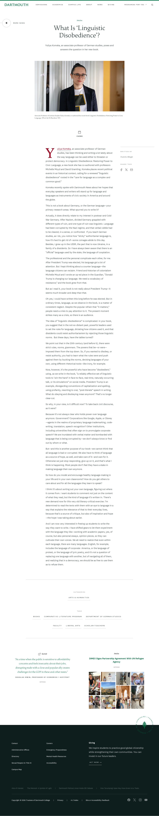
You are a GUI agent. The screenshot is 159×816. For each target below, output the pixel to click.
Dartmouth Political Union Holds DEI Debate (76, 788)
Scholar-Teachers (95, 626)
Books (36, 617)
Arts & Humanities (79, 598)
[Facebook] (128, 801)
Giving (111, 5)
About (89, 5)
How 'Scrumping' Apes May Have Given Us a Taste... (120, 788)
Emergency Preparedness (56, 750)
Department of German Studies (103, 617)
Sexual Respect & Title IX (21, 763)
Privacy (60, 800)
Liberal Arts (73, 626)
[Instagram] (140, 801)
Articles (79, 20)
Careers (49, 743)
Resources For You (134, 5)
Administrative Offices (20, 750)
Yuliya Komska (64, 149)
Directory (15, 756)
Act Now (94, 762)
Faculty (57, 626)
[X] (134, 801)
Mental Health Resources (56, 756)
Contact (15, 743)
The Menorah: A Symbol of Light (39, 788)
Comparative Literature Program (63, 617)
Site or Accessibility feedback (97, 800)
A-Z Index (74, 800)
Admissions (41, 5)
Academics (57, 5)
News (100, 5)
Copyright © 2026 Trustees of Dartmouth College (31, 800)
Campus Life (74, 5)
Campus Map (17, 769)
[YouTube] (146, 801)
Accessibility (51, 763)
